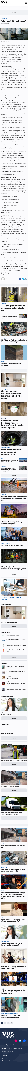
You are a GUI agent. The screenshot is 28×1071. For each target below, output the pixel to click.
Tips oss (4, 1055)
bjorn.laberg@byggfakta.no (14, 1048)
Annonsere (5, 1057)
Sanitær (3, 18)
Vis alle (14, 626)
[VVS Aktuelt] (4, 2)
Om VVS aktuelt (6, 1060)
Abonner (4, 1058)
